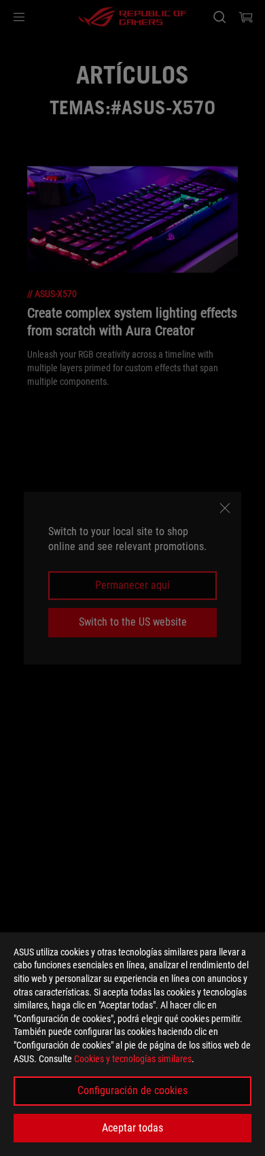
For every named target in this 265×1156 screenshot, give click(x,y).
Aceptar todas (132, 1127)
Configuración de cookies (132, 1090)
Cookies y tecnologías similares (133, 1058)
